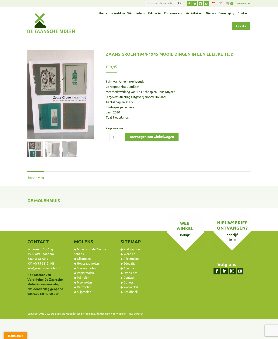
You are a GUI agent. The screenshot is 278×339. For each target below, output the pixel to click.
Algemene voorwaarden (112, 313)
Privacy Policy (135, 313)
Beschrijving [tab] (35, 177)
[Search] (179, 3)
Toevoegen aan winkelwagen (151, 137)
